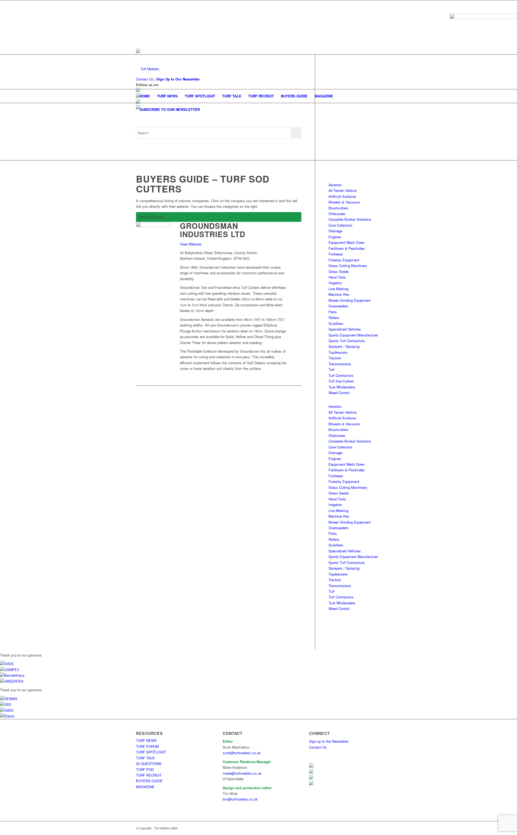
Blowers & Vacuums (344, 202)
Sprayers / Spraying (344, 346)
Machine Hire (339, 294)
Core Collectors (340, 225)
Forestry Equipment (344, 259)
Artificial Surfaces (342, 196)
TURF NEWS (146, 740)
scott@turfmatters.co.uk (242, 752)
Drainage (335, 230)
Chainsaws (337, 213)
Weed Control (339, 392)
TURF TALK (145, 757)
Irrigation (335, 282)
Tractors (335, 357)
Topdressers (338, 352)
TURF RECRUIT (149, 775)
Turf (331, 369)
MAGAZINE (145, 786)
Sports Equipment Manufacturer (353, 335)
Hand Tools (337, 277)
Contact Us (318, 747)
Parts (333, 311)
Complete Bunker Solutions (350, 219)
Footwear (336, 254)
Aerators (335, 184)
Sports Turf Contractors (347, 340)
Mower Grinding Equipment (350, 300)
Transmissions (340, 363)
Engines (335, 236)
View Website (190, 244)
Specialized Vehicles (345, 329)
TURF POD (145, 769)
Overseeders (338, 305)
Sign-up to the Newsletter (328, 741)
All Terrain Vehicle (343, 190)
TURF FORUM (147, 746)
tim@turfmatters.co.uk (240, 799)
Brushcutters (338, 207)
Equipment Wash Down (347, 242)
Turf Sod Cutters (341, 381)
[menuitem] (144, 96)
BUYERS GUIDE (149, 780)
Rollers (334, 317)
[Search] (377, 109)
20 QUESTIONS (149, 763)
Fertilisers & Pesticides (347, 248)
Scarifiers (336, 323)
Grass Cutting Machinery (348, 265)
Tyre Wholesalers (342, 387)
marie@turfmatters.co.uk (242, 773)
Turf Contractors (341, 375)
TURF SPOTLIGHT (151, 752)
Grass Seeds (339, 271)
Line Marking (338, 288)
